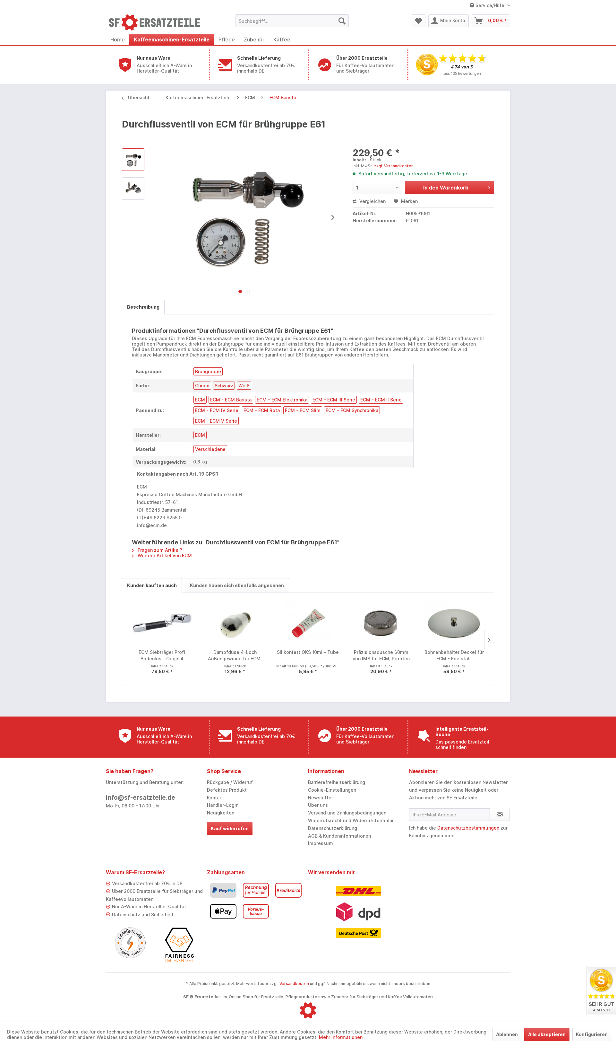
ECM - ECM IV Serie (216, 410)
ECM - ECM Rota (262, 410)
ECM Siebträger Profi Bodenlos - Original (162, 655)
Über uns (318, 805)
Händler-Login (222, 805)
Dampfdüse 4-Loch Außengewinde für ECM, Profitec (235, 655)
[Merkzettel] (418, 20)
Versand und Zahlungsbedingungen (347, 812)
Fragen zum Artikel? (159, 550)
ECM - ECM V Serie (216, 421)
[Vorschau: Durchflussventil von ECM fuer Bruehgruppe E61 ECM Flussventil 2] (133, 188)
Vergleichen (372, 201)
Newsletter (320, 797)
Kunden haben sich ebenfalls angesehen (237, 585)
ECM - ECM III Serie (333, 399)
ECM (200, 399)
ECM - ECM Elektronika (282, 399)
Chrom (202, 385)
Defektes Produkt (227, 790)
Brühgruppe (208, 371)
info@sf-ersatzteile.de (140, 797)
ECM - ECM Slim (303, 410)
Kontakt (215, 797)
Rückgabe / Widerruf (230, 782)
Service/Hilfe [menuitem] (490, 5)
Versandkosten (294, 983)
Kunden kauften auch (152, 585)
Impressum (320, 843)
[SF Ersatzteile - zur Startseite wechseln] (157, 22)
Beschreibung (143, 307)
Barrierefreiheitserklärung (336, 782)
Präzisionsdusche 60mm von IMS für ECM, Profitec (381, 655)
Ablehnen (507, 1034)
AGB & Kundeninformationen (339, 836)
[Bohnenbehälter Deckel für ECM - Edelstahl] (454, 623)
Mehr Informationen (341, 1037)
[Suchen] (342, 20)
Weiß (244, 385)
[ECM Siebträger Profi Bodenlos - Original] (162, 623)
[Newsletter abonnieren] (500, 814)
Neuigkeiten (220, 812)
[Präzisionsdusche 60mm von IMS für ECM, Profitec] (381, 623)
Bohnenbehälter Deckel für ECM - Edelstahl (454, 655)
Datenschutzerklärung (332, 828)
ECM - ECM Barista (231, 399)
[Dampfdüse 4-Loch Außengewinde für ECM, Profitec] (235, 623)
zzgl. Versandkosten (394, 165)
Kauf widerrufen (230, 828)
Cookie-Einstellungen (332, 790)
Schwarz (224, 385)
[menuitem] (292, 20)
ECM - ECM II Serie (381, 399)
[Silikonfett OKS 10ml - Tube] (308, 623)
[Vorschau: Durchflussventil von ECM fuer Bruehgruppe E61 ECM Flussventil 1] (133, 159)
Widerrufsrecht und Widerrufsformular (351, 820)
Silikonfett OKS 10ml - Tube (308, 652)
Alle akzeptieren (547, 1034)
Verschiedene (210, 449)
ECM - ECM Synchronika (352, 410)
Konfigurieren (592, 1034)
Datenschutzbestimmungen (468, 828)
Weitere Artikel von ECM (164, 555)
